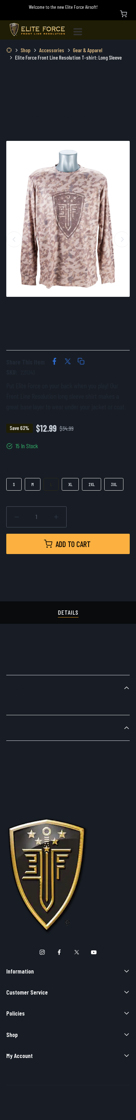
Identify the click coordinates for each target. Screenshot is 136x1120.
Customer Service (27, 992)
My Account (19, 1055)
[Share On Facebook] (54, 362)
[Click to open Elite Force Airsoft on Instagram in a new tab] (42, 953)
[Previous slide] (14, 239)
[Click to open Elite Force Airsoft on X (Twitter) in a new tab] (76, 953)
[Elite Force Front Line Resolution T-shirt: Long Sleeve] (68, 219)
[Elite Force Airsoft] (37, 30)
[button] (80, 362)
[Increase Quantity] (56, 517)
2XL (92, 484)
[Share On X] (67, 362)
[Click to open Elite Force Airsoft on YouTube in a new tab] (94, 953)
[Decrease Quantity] (17, 517)
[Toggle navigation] (80, 30)
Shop (12, 1034)
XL (70, 484)
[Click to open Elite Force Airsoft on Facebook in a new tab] (59, 953)
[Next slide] (122, 239)
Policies (15, 1013)
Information (20, 971)
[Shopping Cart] (123, 14)
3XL (114, 484)
